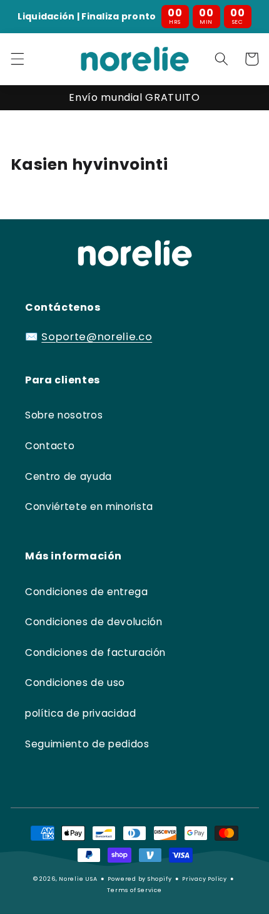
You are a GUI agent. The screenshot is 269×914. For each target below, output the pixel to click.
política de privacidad (80, 713)
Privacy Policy (204, 879)
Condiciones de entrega (86, 591)
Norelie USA (78, 879)
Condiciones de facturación (95, 652)
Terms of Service (134, 890)
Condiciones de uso (75, 682)
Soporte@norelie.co (96, 337)
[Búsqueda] (221, 59)
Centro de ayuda (68, 476)
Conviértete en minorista (89, 506)
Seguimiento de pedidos (87, 743)
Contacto (49, 445)
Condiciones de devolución (94, 621)
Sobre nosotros (64, 415)
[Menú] (17, 59)
